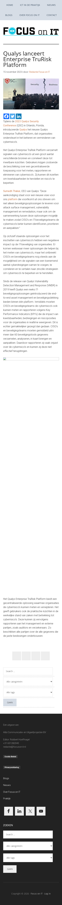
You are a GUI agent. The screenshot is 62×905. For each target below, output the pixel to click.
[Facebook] (6, 116)
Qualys (23, 129)
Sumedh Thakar (11, 191)
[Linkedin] (18, 116)
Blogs (6, 778)
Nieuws (7, 785)
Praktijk (6, 798)
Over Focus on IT (11, 792)
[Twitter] (12, 116)
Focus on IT (37, 893)
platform (12, 199)
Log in (47, 893)
